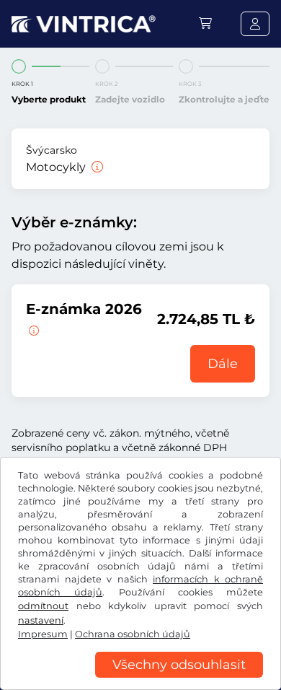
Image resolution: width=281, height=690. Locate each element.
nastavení (40, 620)
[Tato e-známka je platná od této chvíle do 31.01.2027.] (32, 329)
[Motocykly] (96, 167)
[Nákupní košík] (205, 23)
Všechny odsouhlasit (179, 665)
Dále (223, 364)
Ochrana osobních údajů (132, 634)
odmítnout (43, 606)
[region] (140, 679)
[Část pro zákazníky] (255, 24)
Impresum (43, 634)
